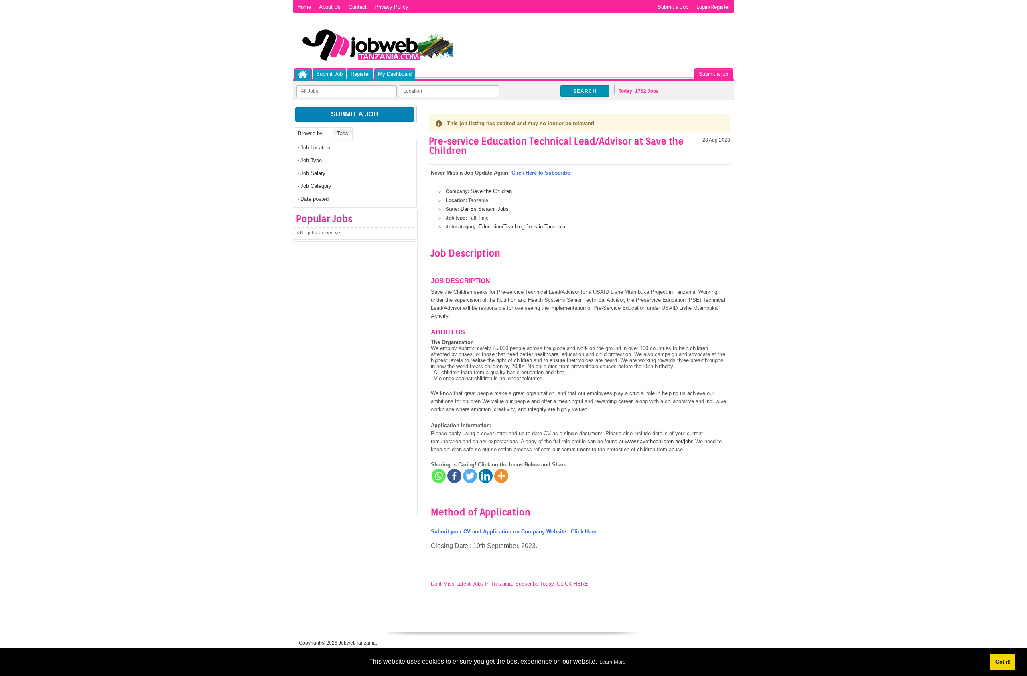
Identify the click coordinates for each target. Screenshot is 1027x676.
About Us (330, 7)
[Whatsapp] (439, 476)
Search (585, 91)
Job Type (311, 160)
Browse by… (313, 133)
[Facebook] (454, 476)
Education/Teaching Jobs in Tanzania (522, 227)
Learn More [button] (612, 662)
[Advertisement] (354, 381)
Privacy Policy (391, 7)
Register (360, 74)
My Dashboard (395, 74)
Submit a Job (673, 7)
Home (304, 7)
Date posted (314, 199)
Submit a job (713, 74)
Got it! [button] (1003, 662)
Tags (342, 133)
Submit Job (329, 74)
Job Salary (312, 173)
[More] (501, 476)
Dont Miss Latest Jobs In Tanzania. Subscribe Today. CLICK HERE (509, 584)
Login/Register (713, 7)
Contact (358, 7)
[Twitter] (470, 476)
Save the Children (491, 191)
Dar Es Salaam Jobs (485, 209)
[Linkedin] (486, 476)
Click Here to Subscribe (540, 173)
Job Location (315, 148)
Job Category (315, 186)
